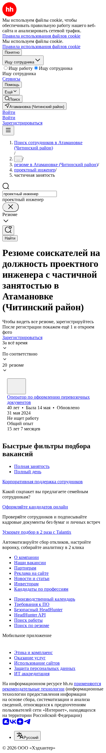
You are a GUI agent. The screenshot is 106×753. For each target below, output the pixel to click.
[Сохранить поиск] (8, 230)
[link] (12, 98)
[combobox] (29, 194)
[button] (8, 112)
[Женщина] (16, 386)
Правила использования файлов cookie (41, 46)
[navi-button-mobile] (8, 130)
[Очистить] (10, 207)
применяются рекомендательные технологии (51, 686)
